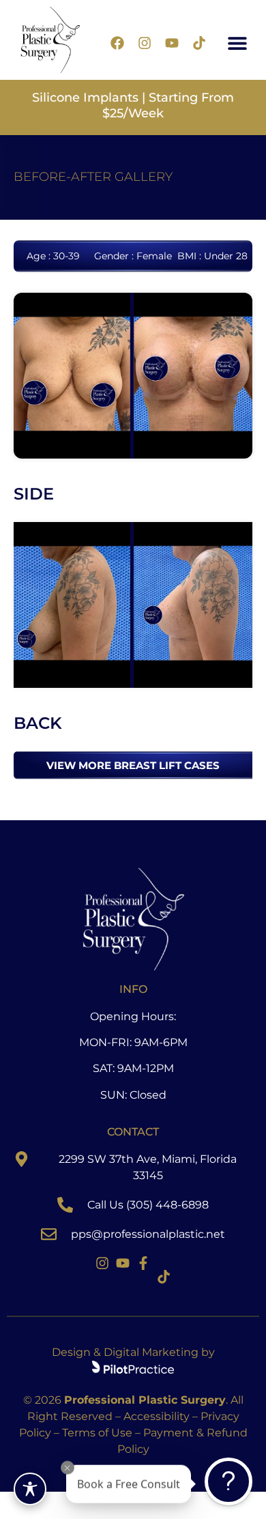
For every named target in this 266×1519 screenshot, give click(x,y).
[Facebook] (117, 43)
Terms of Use (97, 1432)
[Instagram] (144, 43)
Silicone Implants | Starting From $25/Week (133, 105)
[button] (237, 43)
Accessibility (156, 1416)
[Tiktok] (199, 43)
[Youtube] (172, 43)
